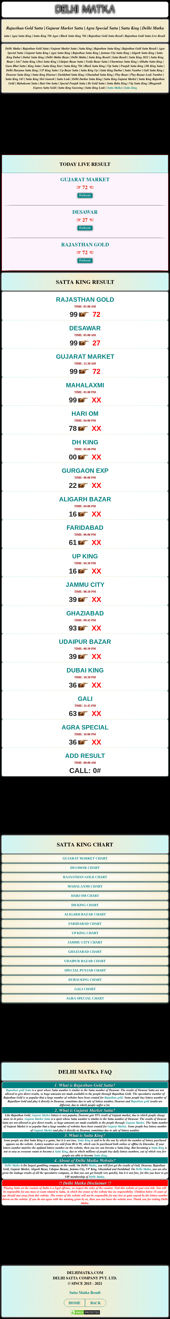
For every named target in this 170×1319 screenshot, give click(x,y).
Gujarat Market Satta (37, 1119)
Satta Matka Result (85, 1292)
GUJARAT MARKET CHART (85, 858)
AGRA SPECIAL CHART (85, 998)
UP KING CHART (85, 933)
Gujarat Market (41, 1115)
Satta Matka (114, 88)
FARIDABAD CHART (85, 923)
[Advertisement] (85, 124)
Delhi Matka (12, 1165)
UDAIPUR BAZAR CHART (85, 961)
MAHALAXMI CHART (85, 886)
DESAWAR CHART (85, 867)
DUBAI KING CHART (85, 979)
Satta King (130, 88)
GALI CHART (85, 989)
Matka (92, 1165)
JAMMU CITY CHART (85, 942)
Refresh (85, 195)
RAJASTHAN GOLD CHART (85, 877)
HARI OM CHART (85, 895)
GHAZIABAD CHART (85, 951)
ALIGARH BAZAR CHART (85, 914)
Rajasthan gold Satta (18, 1090)
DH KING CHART (85, 905)
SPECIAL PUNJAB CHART (85, 970)
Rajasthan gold (113, 1097)
